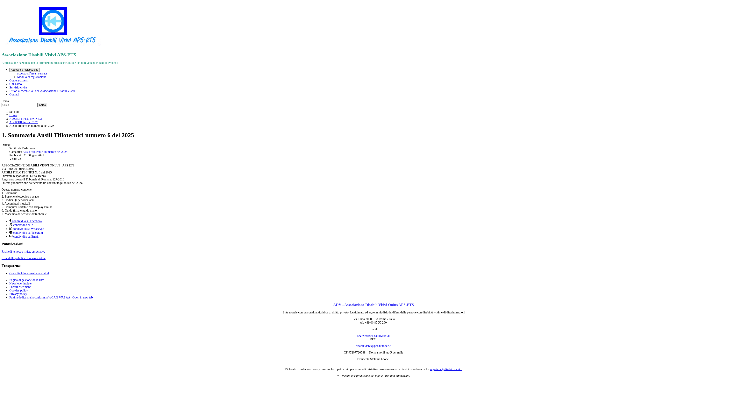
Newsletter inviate (20, 283)
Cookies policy (18, 290)
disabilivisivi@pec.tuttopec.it (373, 345)
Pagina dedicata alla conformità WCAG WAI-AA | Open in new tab (51, 297)
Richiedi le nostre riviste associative (23, 251)
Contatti (14, 94)
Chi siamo (15, 84)
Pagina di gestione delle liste (26, 280)
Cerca (5, 101)
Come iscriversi (18, 80)
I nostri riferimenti (20, 287)
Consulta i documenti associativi (29, 273)
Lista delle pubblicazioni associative (24, 258)
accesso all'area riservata (32, 73)
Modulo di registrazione (31, 77)
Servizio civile (18, 87)
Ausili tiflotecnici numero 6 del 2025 (45, 151)
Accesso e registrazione (24, 69)
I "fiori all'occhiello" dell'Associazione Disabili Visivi (42, 91)
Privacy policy (18, 294)
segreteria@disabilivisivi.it (373, 335)
